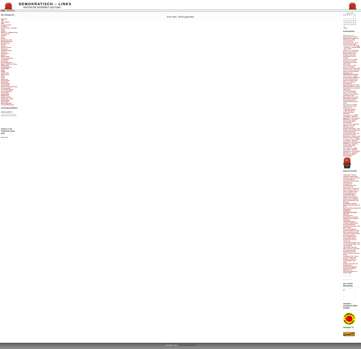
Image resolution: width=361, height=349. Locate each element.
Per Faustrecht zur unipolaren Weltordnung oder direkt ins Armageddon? (351, 182)
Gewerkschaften (6, 25)
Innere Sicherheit (6, 91)
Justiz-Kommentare (7, 58)
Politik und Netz (6, 97)
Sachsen (3, 46)
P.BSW (3, 71)
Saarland (4, 52)
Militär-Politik (5, 56)
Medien (3, 31)
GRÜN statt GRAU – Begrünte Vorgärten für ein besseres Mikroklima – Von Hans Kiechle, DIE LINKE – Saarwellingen (351, 118)
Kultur (3, 29)
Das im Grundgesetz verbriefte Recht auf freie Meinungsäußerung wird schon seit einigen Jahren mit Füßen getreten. (351, 232)
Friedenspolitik (6, 88)
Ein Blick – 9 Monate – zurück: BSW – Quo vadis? (351, 47)
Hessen (3, 44)
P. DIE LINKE (5, 68)
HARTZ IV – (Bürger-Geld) (9, 32)
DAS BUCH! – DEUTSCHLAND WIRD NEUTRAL (350, 212)
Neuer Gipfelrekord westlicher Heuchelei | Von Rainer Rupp (351, 226)
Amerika (3, 35)
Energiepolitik (5, 83)
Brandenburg (5, 43)
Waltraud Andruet (348, 86)
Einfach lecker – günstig (9, 28)
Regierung (4, 79)
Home (3, 10)
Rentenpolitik (5, 100)
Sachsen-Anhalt (6, 47)
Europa (3, 38)
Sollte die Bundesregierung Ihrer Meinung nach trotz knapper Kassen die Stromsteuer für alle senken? (351, 54)
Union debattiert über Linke (350, 105)
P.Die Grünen (5, 74)
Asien (3, 37)
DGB (2, 23)
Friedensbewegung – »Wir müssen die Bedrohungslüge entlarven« (350, 111)
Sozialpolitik (5, 101)
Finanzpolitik (5, 85)
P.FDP (3, 76)
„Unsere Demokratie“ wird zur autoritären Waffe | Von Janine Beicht (351, 244)
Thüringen (4, 49)
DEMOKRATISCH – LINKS (45, 4)
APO (2, 20)
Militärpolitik (5, 65)
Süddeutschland (6, 50)
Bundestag (4, 82)
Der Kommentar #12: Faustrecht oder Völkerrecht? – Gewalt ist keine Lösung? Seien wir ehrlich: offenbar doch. (351, 188)
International (5, 34)
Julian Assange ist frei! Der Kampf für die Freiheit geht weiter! (350, 62)
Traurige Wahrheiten (7, 104)
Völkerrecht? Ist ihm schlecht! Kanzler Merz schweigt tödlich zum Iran (351, 176)
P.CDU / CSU (5, 73)
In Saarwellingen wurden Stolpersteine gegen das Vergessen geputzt (351, 38)
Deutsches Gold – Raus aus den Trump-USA (350, 43)
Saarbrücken (5, 53)
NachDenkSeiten (6, 67)
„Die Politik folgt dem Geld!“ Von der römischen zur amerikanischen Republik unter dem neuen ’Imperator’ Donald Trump (351, 250)
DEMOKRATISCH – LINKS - (172, 345)
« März (345, 28)
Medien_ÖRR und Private (9, 64)
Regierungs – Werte (7, 98)
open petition (5, 22)
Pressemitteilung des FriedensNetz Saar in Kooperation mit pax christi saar (350, 239)
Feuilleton (4, 26)
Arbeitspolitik (5, 80)
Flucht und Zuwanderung (9, 86)
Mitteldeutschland (7, 41)
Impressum (11, 10)
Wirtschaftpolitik (6, 103)
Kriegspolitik (5, 94)
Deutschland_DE (6, 40)
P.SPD (3, 77)
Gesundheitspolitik (7, 89)
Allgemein (4, 19)
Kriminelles (4, 61)
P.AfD (2, 70)
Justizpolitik (5, 59)
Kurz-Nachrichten (6, 62)
